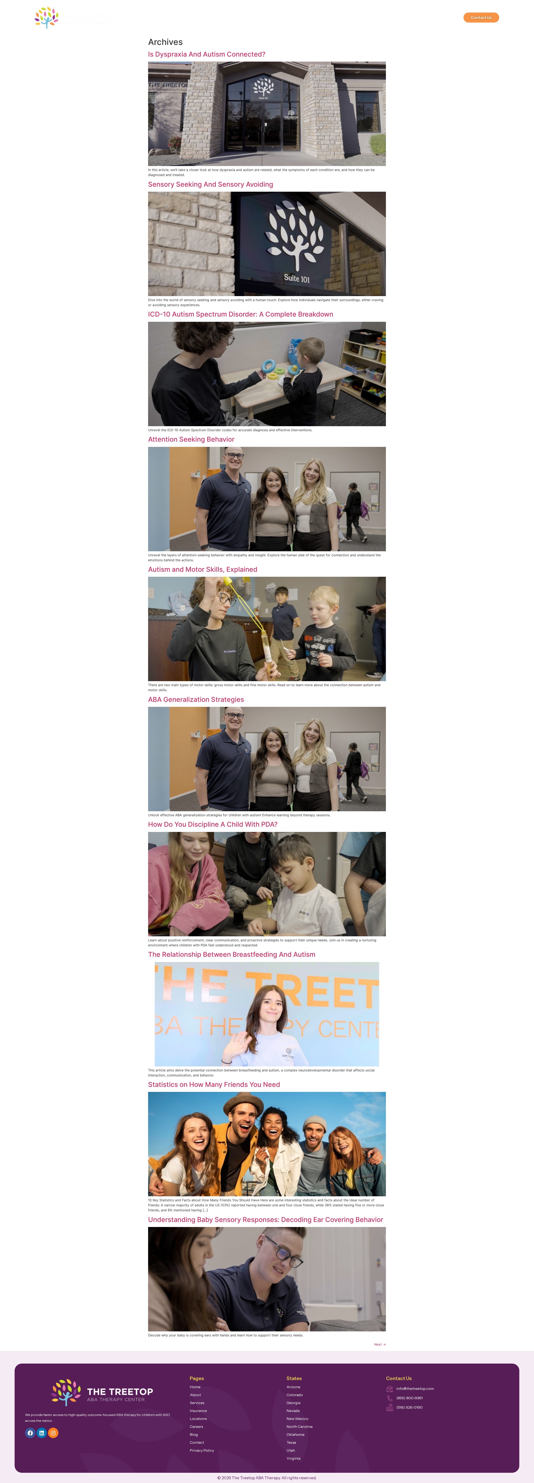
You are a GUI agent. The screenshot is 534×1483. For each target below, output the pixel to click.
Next (380, 1344)
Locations (421, 17)
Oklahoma (295, 1434)
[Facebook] (30, 1433)
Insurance (198, 1410)
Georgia (293, 1403)
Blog (194, 1434)
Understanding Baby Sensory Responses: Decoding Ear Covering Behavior (265, 1220)
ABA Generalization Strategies (196, 699)
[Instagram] (53, 1433)
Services (320, 17)
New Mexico (297, 1418)
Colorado (295, 1395)
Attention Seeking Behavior (191, 439)
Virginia (293, 1458)
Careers (370, 17)
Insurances (345, 17)
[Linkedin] (42, 1433)
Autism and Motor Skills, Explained (202, 569)
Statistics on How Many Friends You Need (214, 1084)
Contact (197, 1442)
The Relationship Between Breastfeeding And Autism (231, 954)
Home (195, 1387)
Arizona (293, 1387)
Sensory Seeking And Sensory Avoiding (210, 184)
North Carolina (299, 1426)
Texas (291, 1442)
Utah (291, 1450)
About (298, 17)
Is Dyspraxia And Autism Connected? (207, 54)
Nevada (293, 1410)
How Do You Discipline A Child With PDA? (213, 824)
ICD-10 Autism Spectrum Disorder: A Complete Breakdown (240, 314)
